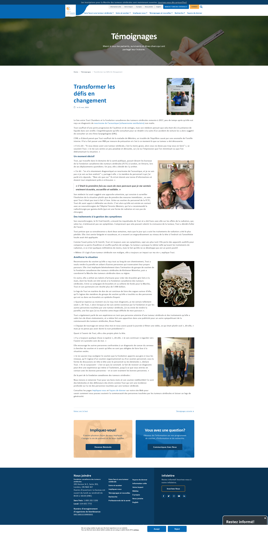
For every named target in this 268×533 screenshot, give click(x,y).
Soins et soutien (122, 13)
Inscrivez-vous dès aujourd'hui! (172, 2)
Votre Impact (128, 7)
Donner (194, 7)
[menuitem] (99, 13)
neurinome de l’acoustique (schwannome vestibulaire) (119, 123)
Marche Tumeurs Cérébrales (176, 7)
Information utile (115, 7)
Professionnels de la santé (119, 500)
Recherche (179, 13)
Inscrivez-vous (173, 488)
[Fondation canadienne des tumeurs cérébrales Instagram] (174, 496)
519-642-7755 (86, 503)
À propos (139, 7)
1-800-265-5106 (91, 500)
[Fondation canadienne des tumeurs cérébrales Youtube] (179, 496)
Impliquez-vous (139, 13)
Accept (157, 528)
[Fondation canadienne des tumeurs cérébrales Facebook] (163, 496)
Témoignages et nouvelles (160, 13)
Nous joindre (149, 7)
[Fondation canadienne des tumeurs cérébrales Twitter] (169, 496)
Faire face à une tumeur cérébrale (98, 13)
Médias (135, 491)
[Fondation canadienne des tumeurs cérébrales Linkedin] (184, 496)
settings (136, 530)
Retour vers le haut (81, 411)
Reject (177, 528)
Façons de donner (194, 13)
